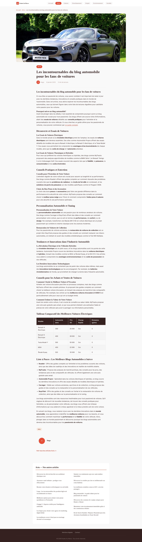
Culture (66, 3)
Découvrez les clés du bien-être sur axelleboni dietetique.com (51, 475)
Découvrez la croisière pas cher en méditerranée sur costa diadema (89, 481)
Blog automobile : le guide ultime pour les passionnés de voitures (86, 494)
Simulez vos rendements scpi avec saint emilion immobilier (88, 475)
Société (109, 3)
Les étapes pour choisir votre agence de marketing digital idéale (52, 512)
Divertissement (77, 3)
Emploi (87, 3)
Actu (58, 3)
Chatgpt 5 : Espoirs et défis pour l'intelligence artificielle (50, 505)
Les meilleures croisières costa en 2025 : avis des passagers (88, 488)
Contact (77, 532)
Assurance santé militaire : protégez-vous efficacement (49, 481)
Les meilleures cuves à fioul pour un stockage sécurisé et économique (50, 518)
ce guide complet (71, 125)
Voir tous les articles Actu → (46, 451)
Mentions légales (67, 532)
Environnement (98, 3)
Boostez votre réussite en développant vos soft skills (52, 487)
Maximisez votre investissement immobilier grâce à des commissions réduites (89, 507)
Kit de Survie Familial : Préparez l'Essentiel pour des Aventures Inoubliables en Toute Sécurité (89, 514)
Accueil (50, 3)
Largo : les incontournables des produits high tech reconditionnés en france (52, 492)
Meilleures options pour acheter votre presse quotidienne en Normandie (50, 499)
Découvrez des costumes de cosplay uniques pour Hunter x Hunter (89, 501)
